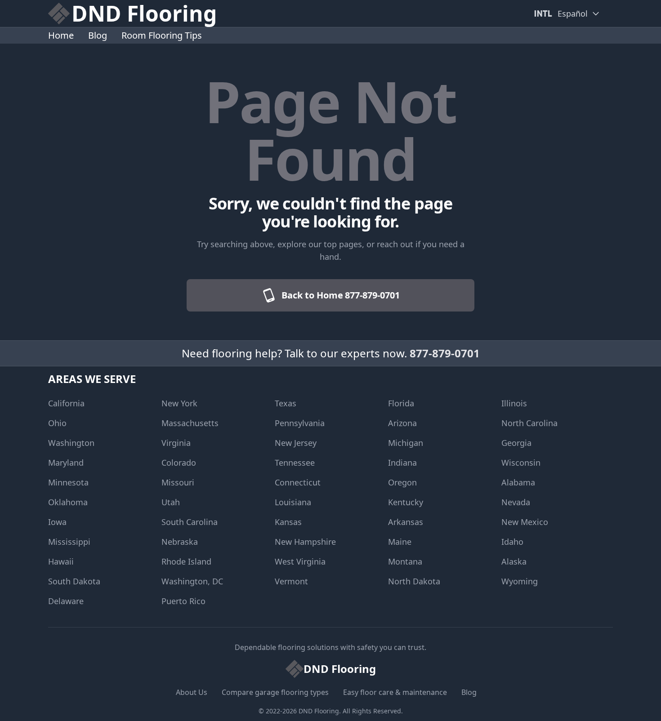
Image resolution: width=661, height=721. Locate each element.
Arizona (402, 423)
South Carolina (189, 521)
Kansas (288, 521)
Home (61, 35)
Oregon (402, 482)
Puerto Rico (183, 601)
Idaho (512, 541)
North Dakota (414, 581)
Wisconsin (520, 462)
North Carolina (529, 423)
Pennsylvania (300, 423)
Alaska (514, 561)
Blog (97, 35)
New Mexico (524, 521)
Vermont (291, 581)
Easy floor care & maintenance (395, 692)
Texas (285, 403)
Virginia (176, 442)
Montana (405, 561)
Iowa (57, 521)
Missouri (177, 482)
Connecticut (298, 482)
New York (179, 403)
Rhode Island (186, 561)
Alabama (518, 482)
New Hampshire (305, 541)
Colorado (178, 462)
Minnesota (68, 482)
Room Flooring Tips (161, 35)
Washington (71, 442)
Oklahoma (68, 502)
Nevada (515, 502)
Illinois (514, 403)
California (66, 403)
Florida (401, 403)
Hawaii (61, 561)
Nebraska (179, 541)
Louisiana (293, 502)
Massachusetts (190, 423)
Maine (399, 541)
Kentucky (405, 502)
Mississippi (69, 541)
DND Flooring (319, 711)
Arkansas (405, 521)
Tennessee (295, 462)
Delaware (66, 601)
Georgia (516, 442)
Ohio (57, 423)
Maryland (66, 462)
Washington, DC (192, 581)
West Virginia (300, 561)
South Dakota (74, 581)
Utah (170, 502)
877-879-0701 (445, 353)
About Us (191, 692)
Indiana (402, 462)
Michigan (405, 442)
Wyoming (519, 581)
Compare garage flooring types (275, 692)
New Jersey (296, 442)
